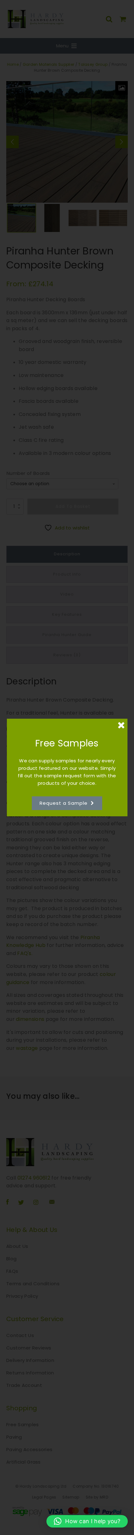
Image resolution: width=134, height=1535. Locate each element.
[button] (87, 1521)
